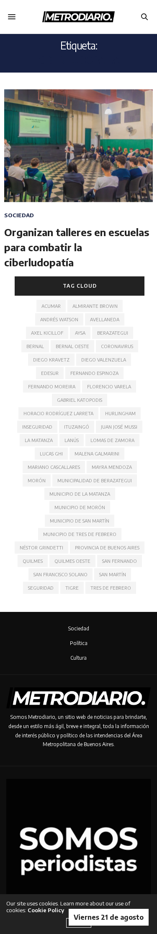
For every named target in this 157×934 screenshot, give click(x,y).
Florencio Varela (109, 386)
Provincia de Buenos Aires (107, 547)
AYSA (80, 333)
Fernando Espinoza (94, 373)
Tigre (72, 588)
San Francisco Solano (60, 574)
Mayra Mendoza (112, 467)
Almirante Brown (95, 306)
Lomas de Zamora (112, 440)
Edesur (50, 373)
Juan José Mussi (119, 426)
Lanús (71, 440)
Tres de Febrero (110, 588)
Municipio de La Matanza (79, 494)
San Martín (112, 574)
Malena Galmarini (97, 453)
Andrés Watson (59, 319)
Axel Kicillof (47, 333)
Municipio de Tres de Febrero (79, 534)
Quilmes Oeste (72, 561)
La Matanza (39, 440)
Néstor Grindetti (41, 547)
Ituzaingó (76, 426)
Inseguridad (37, 426)
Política (79, 643)
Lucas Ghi (51, 453)
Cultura (78, 658)
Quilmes (33, 561)
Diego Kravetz (51, 359)
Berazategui (112, 333)
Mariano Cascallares (54, 467)
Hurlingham (120, 413)
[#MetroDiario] (78, 16)
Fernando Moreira (51, 386)
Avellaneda (104, 319)
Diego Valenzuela (103, 359)
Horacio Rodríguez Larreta (58, 413)
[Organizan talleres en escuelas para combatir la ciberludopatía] (78, 145)
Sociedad (19, 215)
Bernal (35, 346)
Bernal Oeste (72, 346)
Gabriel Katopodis (79, 400)
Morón (37, 480)
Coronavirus (117, 346)
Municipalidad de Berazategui (94, 480)
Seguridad (41, 588)
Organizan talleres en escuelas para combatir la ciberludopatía (76, 247)
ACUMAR (51, 306)
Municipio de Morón (79, 507)
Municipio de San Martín (79, 520)
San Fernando (119, 561)
